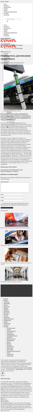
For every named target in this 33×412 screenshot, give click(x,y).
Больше (6, 326)
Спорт (8, 352)
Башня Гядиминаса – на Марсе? (10, 171)
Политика (6, 302)
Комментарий (5, 182)
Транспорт (7, 317)
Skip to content (5, 1)
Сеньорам (10, 332)
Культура (6, 325)
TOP (1, 51)
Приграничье (10, 340)
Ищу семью (10, 349)
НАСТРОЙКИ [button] (28, 369)
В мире (6, 300)
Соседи (6, 315)
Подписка (6, 15)
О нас (5, 4)
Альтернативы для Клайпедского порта (12, 169)
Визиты (9, 343)
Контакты (6, 5)
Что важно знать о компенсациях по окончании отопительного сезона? (16, 263)
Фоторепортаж (11, 328)
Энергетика (10, 355)
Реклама (6, 13)
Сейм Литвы (7, 323)
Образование (10, 334)
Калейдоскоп (7, 320)
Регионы (6, 314)
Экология (9, 337)
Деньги (9, 342)
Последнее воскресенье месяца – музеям (11, 281)
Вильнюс (6, 64)
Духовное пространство (13, 351)
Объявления (7, 7)
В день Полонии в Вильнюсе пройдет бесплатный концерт (15, 227)
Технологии (10, 354)
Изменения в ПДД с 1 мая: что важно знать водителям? (14, 245)
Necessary (5, 400)
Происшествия (11, 339)
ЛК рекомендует (11, 331)
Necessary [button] (3, 398)
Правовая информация (10, 11)
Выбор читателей (9, 319)
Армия (5, 322)
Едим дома (10, 348)
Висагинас (7, 312)
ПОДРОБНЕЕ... (20, 369)
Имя (2, 194)
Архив (5, 10)
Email (2, 197)
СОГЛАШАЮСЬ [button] (10, 369)
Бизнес (6, 305)
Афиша (6, 8)
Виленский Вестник (6, 51)
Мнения (6, 308)
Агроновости (10, 346)
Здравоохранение (12, 335)
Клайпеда (6, 311)
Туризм (9, 329)
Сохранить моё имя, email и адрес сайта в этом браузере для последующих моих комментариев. (15, 204)
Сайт (2, 200)
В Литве (6, 53)
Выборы (9, 345)
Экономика (7, 303)
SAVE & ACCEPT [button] (5, 410)
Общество (7, 61)
